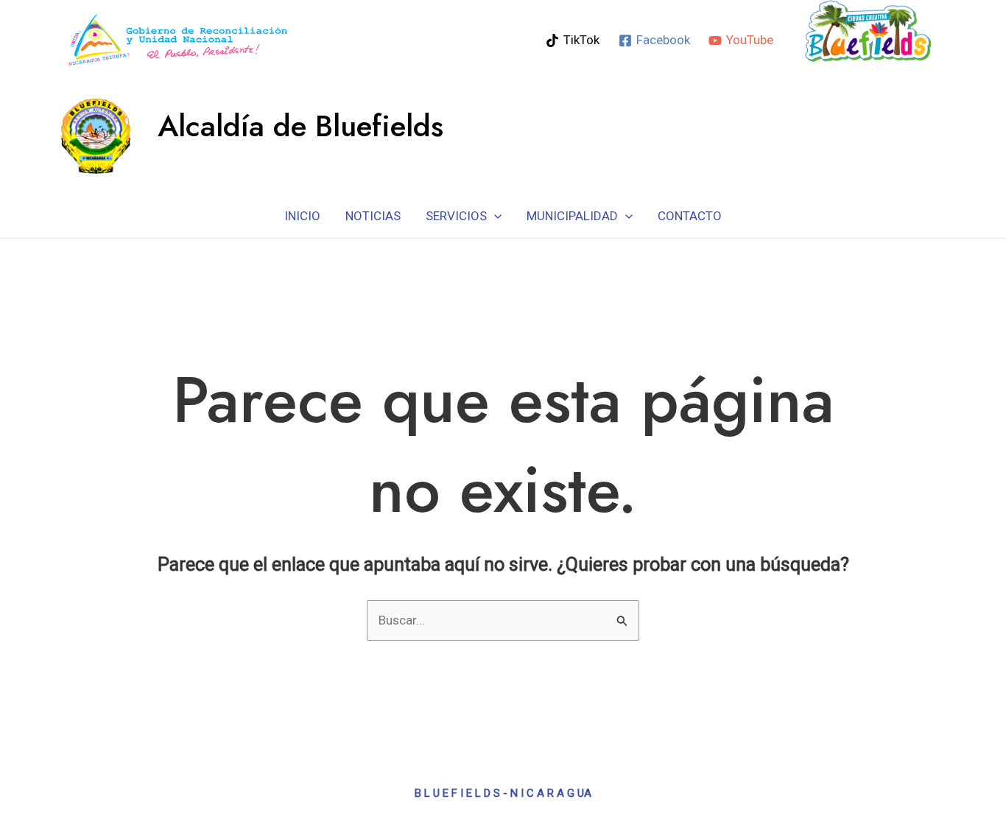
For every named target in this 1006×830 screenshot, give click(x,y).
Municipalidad (572, 215)
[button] (494, 216)
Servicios (456, 215)
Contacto (690, 215)
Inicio (302, 215)
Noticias (373, 215)
